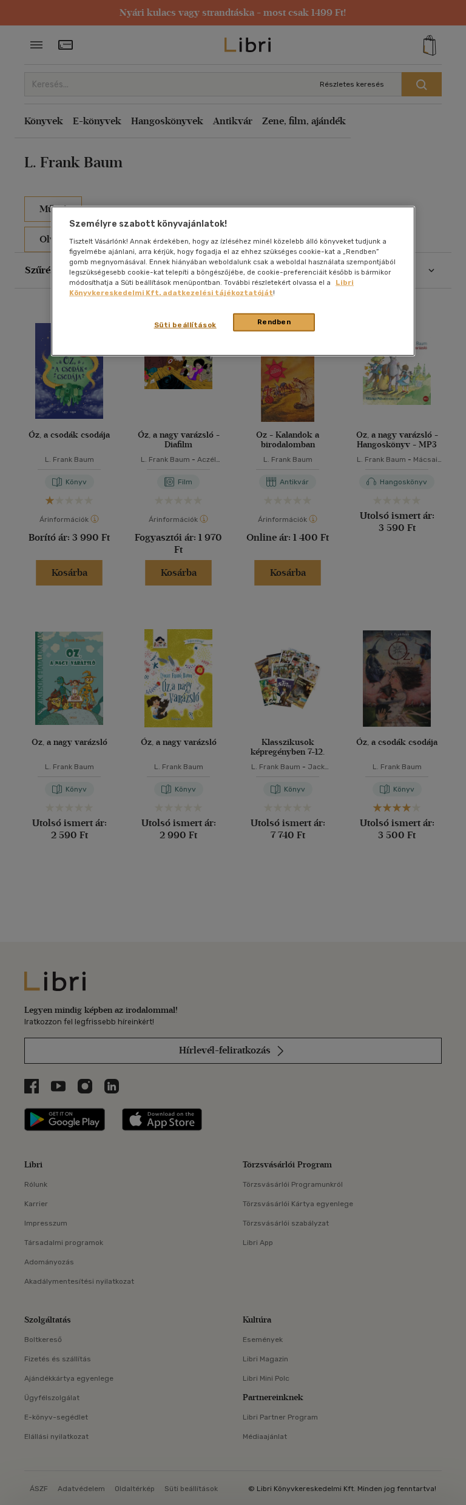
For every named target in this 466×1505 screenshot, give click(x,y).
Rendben (274, 322)
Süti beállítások (185, 325)
